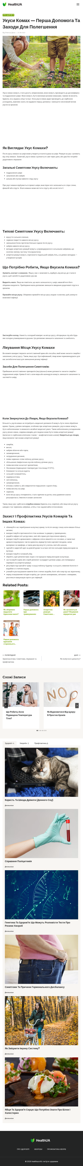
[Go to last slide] (6, 705)
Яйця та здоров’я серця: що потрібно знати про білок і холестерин (37, 1111)
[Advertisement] (41, 125)
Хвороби (38, 1149)
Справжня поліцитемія (18, 861)
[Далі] (77, 705)
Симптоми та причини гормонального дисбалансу (35, 987)
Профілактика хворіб (56, 1149)
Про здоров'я (8, 15)
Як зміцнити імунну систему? (22, 1048)
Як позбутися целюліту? (70, 657)
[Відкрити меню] (77, 4)
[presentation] (21, 694)
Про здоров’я (23, 1149)
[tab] (37, 730)
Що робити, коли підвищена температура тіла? (19, 715)
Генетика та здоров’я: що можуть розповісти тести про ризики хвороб (37, 924)
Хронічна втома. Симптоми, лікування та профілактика (19, 658)
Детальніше (9, 806)
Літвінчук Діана (10, 33)
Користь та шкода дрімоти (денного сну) (29, 800)
